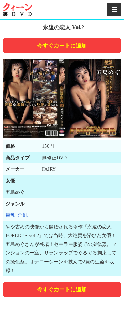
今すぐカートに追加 (62, 45)
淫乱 (23, 215)
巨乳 (10, 215)
